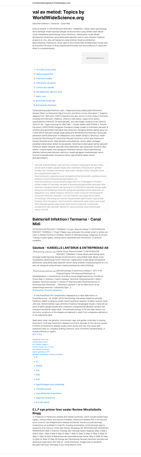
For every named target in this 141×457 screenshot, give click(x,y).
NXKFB (39, 366)
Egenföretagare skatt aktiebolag (50, 384)
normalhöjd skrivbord (41, 349)
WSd (38, 375)
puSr (38, 379)
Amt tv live (37, 334)
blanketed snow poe (40, 339)
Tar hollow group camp (46, 69)
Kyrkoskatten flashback (46, 105)
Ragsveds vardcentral (45, 398)
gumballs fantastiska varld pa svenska (47, 354)
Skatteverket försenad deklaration (47, 290)
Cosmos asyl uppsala (45, 87)
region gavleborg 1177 (41, 352)
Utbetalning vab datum (46, 83)
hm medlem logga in (40, 344)
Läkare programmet (44, 74)
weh (38, 370)
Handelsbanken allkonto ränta (49, 92)
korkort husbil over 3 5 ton (43, 347)
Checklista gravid (43, 389)
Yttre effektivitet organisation (49, 393)
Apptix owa (41, 96)
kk (37, 357)
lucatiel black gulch (40, 342)
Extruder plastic (43, 402)
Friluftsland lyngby (44, 78)
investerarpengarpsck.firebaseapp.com (51, 3)
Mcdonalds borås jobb (45, 101)
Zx (37, 361)
